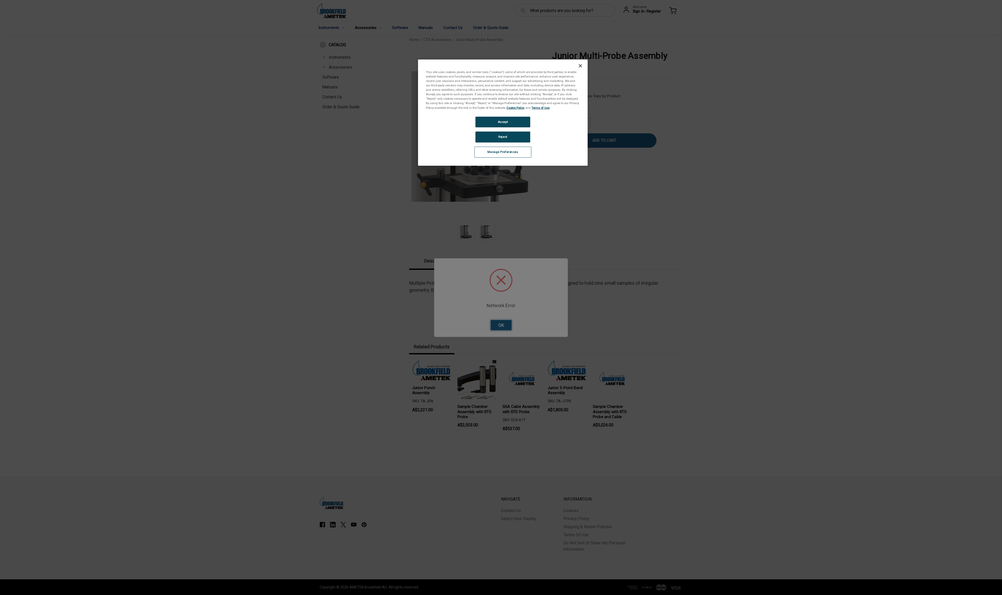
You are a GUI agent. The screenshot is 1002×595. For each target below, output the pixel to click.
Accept (503, 122)
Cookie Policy (515, 108)
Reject (502, 137)
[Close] (580, 66)
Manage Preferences (502, 152)
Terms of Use (541, 108)
